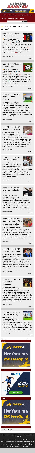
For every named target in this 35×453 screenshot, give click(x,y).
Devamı (29, 58)
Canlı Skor (3, 18)
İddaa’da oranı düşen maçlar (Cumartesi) (11, 313)
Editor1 (4, 56)
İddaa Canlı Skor (7, 429)
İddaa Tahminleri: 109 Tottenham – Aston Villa (11, 128)
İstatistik (29, 15)
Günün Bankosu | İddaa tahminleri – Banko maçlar (18, 434)
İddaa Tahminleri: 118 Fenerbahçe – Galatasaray (11, 281)
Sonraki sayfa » (30, 339)
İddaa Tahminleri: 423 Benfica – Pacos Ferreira (11, 96)
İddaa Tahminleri (12, 15)
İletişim (22, 18)
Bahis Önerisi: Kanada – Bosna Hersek (11, 35)
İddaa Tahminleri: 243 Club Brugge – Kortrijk (11, 250)
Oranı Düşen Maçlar (13, 18)
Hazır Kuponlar (22, 15)
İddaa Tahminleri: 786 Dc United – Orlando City (11, 190)
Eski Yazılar (3, 339)
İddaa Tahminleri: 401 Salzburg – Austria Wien (12, 220)
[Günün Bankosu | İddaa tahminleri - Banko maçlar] (17, 7)
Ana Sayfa (3, 15)
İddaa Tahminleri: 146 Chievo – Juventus (11, 158)
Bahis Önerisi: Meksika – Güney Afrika (11, 65)
